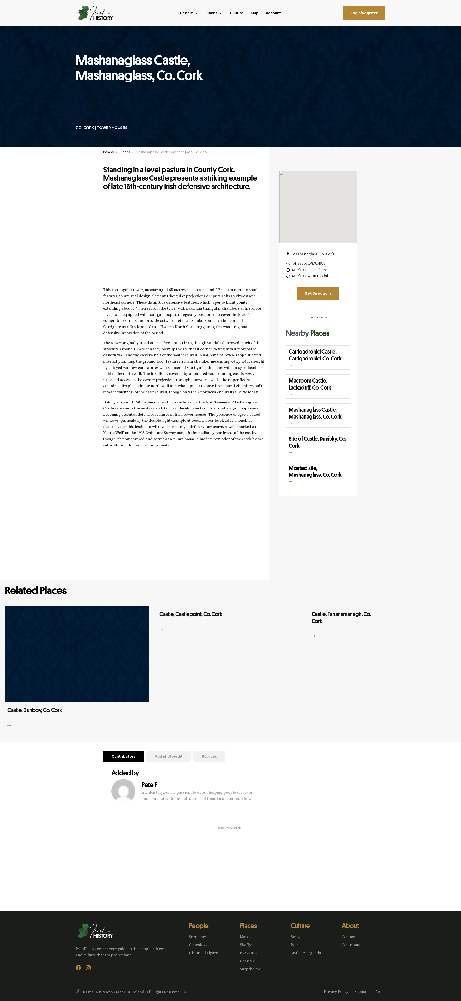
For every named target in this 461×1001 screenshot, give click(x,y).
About (350, 925)
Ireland (108, 152)
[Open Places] (221, 13)
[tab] (123, 756)
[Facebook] (78, 967)
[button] (290, 365)
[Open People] (196, 13)
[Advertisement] (184, 241)
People (199, 925)
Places (125, 152)
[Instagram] (88, 967)
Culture (300, 925)
